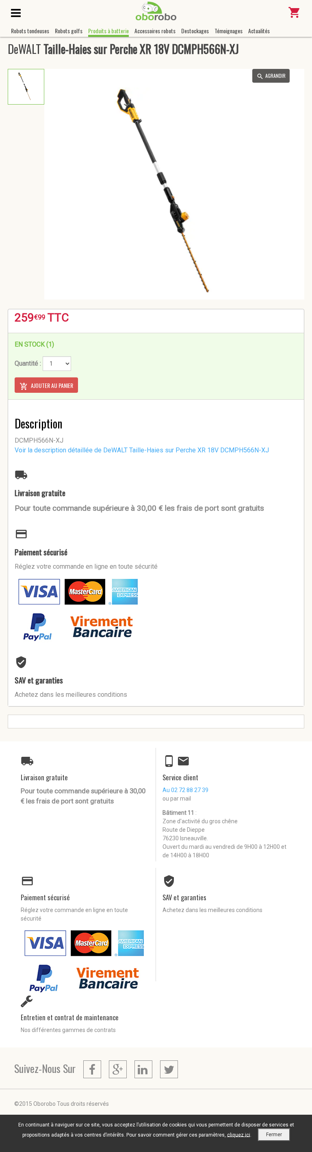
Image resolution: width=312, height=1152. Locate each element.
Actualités (259, 30)
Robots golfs (68, 30)
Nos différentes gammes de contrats (68, 1030)
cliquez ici (238, 1134)
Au (185, 790)
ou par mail (176, 798)
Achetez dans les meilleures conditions (71, 694)
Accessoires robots (155, 30)
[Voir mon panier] (294, 16)
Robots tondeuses (30, 30)
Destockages (195, 30)
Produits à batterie (108, 30)
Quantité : (28, 363)
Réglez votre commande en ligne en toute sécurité (86, 566)
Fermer (274, 1134)
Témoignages (228, 30)
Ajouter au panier (51, 385)
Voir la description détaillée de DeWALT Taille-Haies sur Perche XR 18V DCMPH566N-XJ (142, 450)
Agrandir (275, 75)
